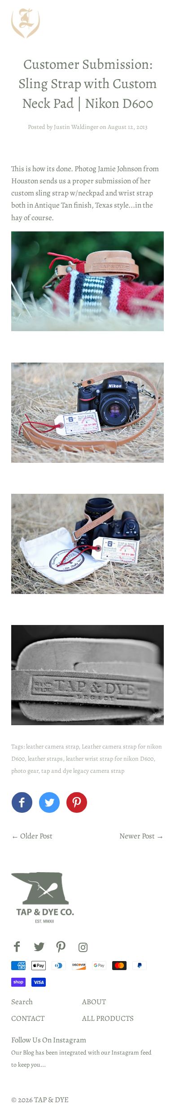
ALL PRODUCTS (108, 1018)
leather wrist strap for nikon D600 (109, 758)
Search (22, 1002)
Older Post (36, 836)
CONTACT (27, 1018)
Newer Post (137, 836)
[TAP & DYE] (22, 805)
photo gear (24, 771)
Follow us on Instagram (48, 1040)
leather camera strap (52, 746)
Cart (152, 23)
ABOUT (94, 1002)
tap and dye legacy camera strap (82, 771)
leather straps (45, 758)
